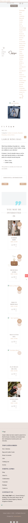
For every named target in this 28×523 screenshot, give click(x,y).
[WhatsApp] (22, 3)
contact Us (21, 92)
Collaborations (22, 90)
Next (22, 184)
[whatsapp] (11, 522)
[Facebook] (1, 126)
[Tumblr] (8, 126)
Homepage (22, 10)
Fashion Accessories (12, 133)
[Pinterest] (6, 126)
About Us (21, 74)
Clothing (21, 57)
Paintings (21, 55)
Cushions (21, 49)
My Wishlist (14, 5)
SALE (9, 135)
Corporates (22, 88)
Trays (20, 51)
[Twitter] (4, 126)
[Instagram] (20, 3)
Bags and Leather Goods (21, 20)
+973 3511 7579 (10, 3)
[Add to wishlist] (16, 246)
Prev (5, 184)
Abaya (20, 61)
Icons (20, 24)
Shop (20, 12)
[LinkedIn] (11, 126)
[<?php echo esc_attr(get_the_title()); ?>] (14, 246)
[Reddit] (13, 126)
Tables (20, 53)
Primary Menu (25, 8)
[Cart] (4, 48)
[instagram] (14, 522)
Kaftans (21, 59)
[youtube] (17, 522)
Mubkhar (21, 47)
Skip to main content (5, 1)
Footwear (21, 33)
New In (21, 26)
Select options (12, 246)
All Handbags (22, 28)
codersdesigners (17, 516)
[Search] (22, 96)
